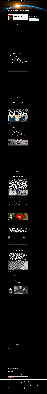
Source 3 (13, 172)
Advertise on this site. (33, 392)
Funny (8, 386)
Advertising (23, 386)
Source (9, 49)
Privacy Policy (23, 387)
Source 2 (11, 98)
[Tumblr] (37, 0)
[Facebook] (34, 0)
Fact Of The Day (12, 0)
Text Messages (16, 387)
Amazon (11, 368)
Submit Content (23, 388)
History (8, 387)
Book (15, 386)
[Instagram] (36, 0)
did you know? (19, 97)
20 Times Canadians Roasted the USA (18, 377)
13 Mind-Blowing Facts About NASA (18, 16)
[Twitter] (35, 0)
